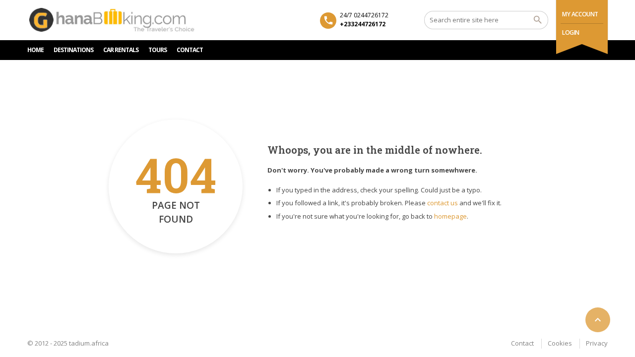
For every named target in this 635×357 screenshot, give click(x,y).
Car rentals (120, 50)
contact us (442, 202)
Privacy (597, 343)
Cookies (560, 343)
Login (570, 32)
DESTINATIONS (73, 50)
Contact (522, 343)
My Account (580, 14)
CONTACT (190, 50)
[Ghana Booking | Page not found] (112, 19)
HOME (35, 50)
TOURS (157, 50)
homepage (450, 216)
